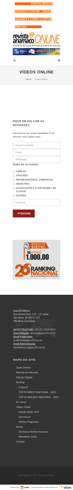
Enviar (25, 213)
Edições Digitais (24, 377)
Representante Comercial (34, 179)
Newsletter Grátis (28, 437)
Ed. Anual (21, 402)
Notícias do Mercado (27, 372)
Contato (20, 442)
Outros (21, 195)
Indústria (23, 184)
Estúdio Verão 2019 (29, 412)
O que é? (23, 387)
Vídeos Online (23, 407)
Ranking (20, 382)
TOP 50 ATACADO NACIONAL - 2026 (39, 397)
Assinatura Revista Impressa (33, 432)
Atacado (22, 175)
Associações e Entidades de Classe (36, 190)
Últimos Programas (29, 422)
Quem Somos (23, 368)
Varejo (21, 171)
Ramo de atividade (25, 164)
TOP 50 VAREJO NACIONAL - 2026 (37, 392)
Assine (19, 427)
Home (28, 79)
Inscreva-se (24, 417)
